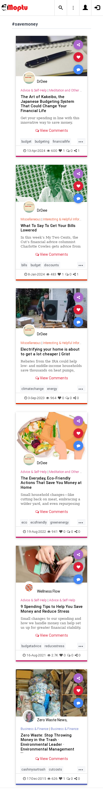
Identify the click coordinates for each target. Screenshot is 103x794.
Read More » (51, 57)
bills (24, 265)
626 (55, 778)
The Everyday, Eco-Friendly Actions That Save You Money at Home (51, 483)
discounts (51, 265)
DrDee (42, 81)
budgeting (42, 141)
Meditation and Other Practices (70, 90)
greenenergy (59, 522)
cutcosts (55, 769)
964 (53, 398)
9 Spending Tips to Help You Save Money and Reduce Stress (52, 609)
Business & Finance (34, 729)
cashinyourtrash (33, 769)
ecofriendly (38, 522)
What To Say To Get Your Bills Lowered (48, 228)
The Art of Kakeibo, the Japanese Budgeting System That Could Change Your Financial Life (47, 103)
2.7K (55, 655)
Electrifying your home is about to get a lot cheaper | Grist (50, 351)
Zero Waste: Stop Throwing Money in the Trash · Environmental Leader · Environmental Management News (47, 744)
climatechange (32, 389)
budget (26, 141)
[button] (61, 8)
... (80, 141)
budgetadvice (31, 646)
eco (24, 522)
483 (53, 274)
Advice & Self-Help (34, 90)
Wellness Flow (48, 591)
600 (54, 150)
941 (55, 531)
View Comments (53, 130)
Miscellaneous (31, 219)
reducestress (54, 646)
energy (52, 389)
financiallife (61, 141)
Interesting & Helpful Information (66, 219)
